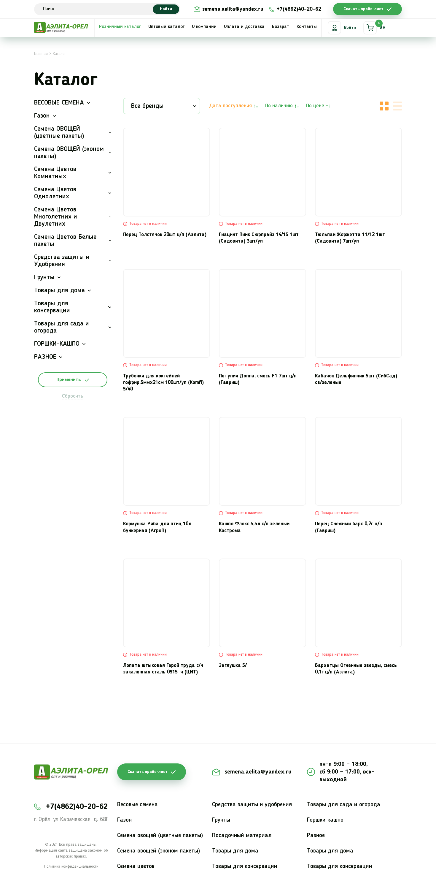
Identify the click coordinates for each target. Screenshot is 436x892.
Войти (350, 28)
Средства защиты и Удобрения (62, 261)
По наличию (279, 105)
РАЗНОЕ (45, 357)
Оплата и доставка (244, 26)
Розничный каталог (120, 26)
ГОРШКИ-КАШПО (56, 344)
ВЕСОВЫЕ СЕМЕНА (59, 102)
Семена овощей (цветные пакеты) (160, 836)
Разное (316, 836)
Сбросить (72, 396)
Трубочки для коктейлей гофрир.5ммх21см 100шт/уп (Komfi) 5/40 (163, 383)
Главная (41, 54)
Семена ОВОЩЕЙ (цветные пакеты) (59, 132)
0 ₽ (382, 25)
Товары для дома (59, 290)
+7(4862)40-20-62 (298, 9)
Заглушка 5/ (233, 665)
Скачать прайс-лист (363, 9)
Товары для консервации (52, 307)
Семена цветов (136, 866)
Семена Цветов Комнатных (55, 173)
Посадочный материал (242, 836)
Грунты (44, 277)
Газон (42, 116)
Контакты (307, 26)
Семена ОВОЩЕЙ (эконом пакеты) (69, 152)
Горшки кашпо (325, 820)
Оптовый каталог (166, 26)
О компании (204, 26)
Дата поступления (230, 105)
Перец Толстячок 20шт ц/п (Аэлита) (164, 234)
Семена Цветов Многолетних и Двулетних (55, 216)
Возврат (280, 26)
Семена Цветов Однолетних (55, 193)
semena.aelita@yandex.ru (232, 9)
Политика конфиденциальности (71, 866)
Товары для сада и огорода (61, 327)
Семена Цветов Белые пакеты (65, 240)
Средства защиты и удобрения (252, 805)
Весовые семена (137, 805)
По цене (315, 105)
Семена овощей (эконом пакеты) (158, 851)
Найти (166, 9)
